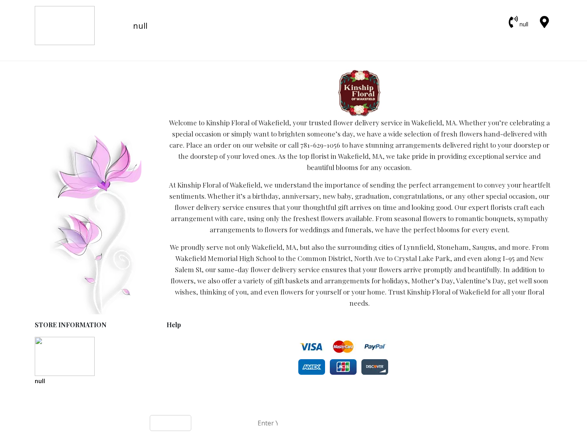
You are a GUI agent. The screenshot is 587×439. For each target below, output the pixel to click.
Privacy (176, 349)
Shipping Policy (187, 358)
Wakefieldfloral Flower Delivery (264, 403)
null (524, 24)
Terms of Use (185, 341)
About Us (179, 366)
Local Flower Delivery (195, 374)
